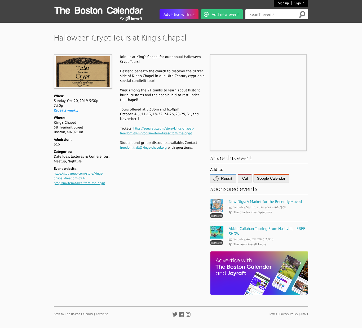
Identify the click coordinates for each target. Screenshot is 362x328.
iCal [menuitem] (244, 178)
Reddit (226, 178)
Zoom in (82, 71)
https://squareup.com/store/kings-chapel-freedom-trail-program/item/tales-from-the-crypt (79, 178)
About (304, 314)
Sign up (283, 3)
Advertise (102, 314)
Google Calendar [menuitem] (271, 178)
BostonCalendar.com (98, 9)
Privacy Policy (288, 314)
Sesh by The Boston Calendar (73, 314)
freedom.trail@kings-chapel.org (143, 147)
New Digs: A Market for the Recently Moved (265, 201)
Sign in (299, 3)
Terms (273, 314)
